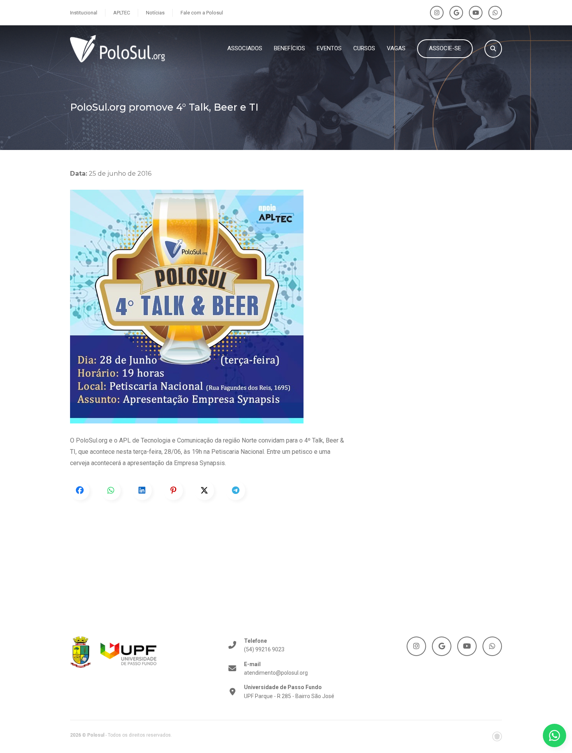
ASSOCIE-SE (445, 48)
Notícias (155, 13)
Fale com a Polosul (202, 13)
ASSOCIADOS (244, 48)
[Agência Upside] (497, 736)
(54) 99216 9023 (264, 645)
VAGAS (396, 48)
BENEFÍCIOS (289, 48)
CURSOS (364, 48)
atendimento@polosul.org (276, 668)
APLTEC (121, 13)
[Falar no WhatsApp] (554, 735)
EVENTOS (329, 48)
